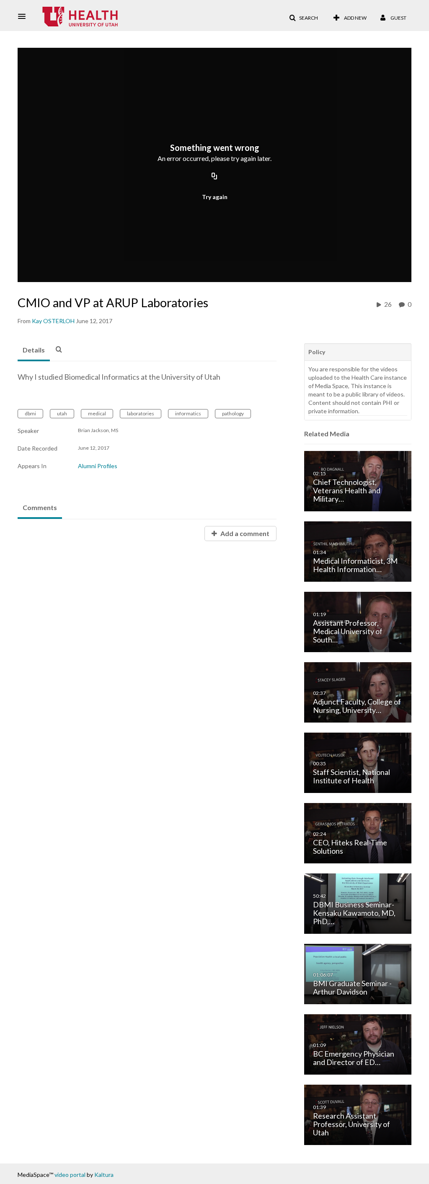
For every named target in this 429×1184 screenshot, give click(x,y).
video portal (69, 1174)
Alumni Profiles (97, 465)
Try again (214, 196)
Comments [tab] (40, 507)
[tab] (34, 350)
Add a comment (244, 533)
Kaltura (104, 1174)
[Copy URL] (214, 176)
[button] (24, 16)
